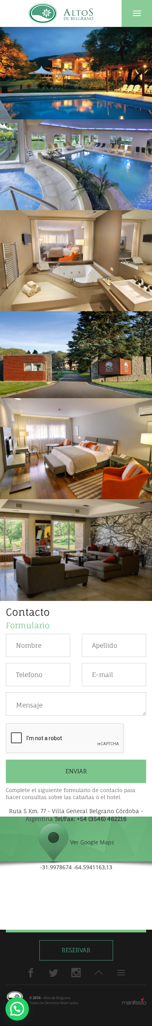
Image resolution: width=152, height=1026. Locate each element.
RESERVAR (76, 950)
